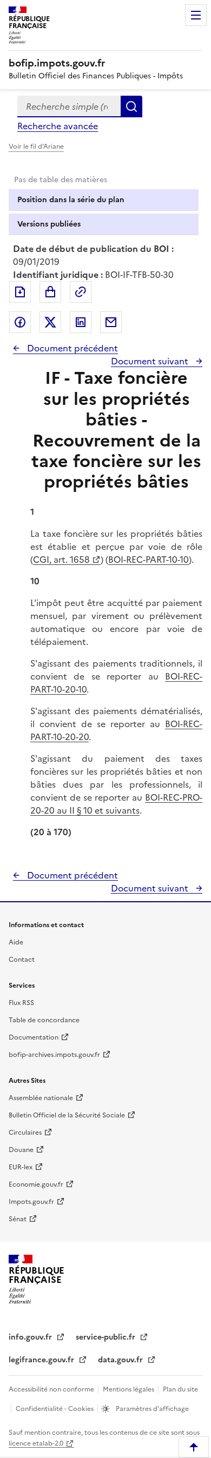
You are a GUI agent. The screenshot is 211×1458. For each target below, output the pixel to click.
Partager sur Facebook (20, 322)
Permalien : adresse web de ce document (80, 292)
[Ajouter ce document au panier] (50, 292)
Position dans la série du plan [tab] (70, 199)
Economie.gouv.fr (36, 1184)
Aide (16, 942)
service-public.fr (106, 1337)
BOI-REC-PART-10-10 (148, 559)
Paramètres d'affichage (151, 1409)
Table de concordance (44, 1020)
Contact (22, 959)
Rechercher (131, 106)
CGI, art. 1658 (61, 559)
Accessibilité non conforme (52, 1389)
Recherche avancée (57, 125)
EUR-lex (20, 1167)
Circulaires (25, 1132)
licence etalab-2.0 (36, 1443)
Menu (196, 15)
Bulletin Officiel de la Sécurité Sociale (67, 1115)
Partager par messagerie (111, 322)
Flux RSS (21, 1003)
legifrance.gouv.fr (42, 1360)
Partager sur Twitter (50, 322)
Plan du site (180, 1389)
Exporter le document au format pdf (20, 292)
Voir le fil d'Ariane (36, 146)
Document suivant (150, 361)
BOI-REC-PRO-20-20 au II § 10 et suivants (116, 804)
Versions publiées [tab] (49, 224)
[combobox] (69, 106)
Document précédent (71, 348)
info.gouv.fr (31, 1337)
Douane (21, 1150)
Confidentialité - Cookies (55, 1409)
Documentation (33, 1037)
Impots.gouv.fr (31, 1202)
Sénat (18, 1219)
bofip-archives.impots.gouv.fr (54, 1055)
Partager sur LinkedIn (80, 322)
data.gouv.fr (121, 1360)
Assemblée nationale (41, 1098)
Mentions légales (129, 1389)
